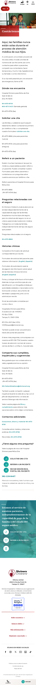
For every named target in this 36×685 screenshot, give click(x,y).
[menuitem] (18, 617)
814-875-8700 (7, 103)
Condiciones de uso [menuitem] (18, 666)
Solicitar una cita (23, 131)
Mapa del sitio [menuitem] (18, 668)
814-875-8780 (14, 432)
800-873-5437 (7, 106)
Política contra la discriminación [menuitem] (18, 663)
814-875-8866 (7, 239)
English (22, 261)
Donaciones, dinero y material (13, 422)
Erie (4, 9)
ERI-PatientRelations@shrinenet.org (16, 386)
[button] (27, 3)
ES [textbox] (27, 4)
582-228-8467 (8, 476)
